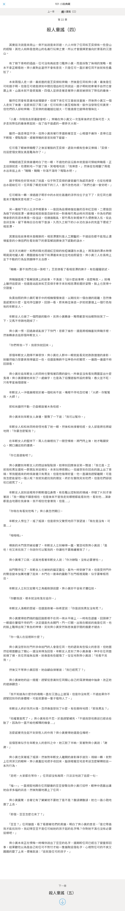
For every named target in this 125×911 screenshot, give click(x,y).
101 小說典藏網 (62, 8)
